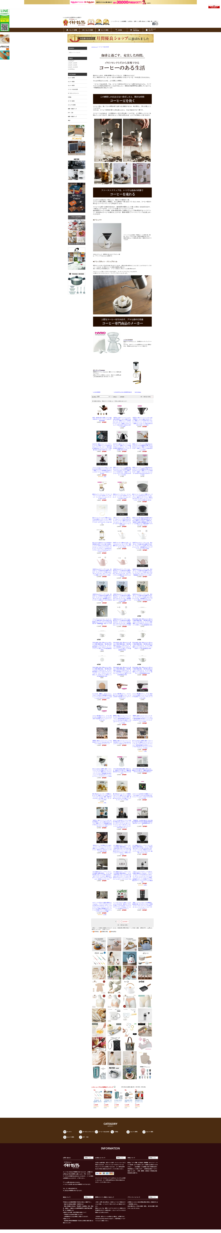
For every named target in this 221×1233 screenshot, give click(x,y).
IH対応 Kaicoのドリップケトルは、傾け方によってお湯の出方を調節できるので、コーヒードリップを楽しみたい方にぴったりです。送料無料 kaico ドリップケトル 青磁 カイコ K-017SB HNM (142, 597)
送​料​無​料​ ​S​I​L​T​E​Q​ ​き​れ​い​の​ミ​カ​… (139, 1102)
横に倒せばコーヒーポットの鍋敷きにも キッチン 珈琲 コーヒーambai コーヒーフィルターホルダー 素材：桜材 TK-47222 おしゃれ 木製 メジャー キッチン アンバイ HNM (122, 796)
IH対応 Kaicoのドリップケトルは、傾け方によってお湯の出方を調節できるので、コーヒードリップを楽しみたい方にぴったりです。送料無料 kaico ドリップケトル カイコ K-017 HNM (142, 545)
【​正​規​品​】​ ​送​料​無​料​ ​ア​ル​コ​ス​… (108, 1102)
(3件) (105, 476)
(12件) (104, 914)
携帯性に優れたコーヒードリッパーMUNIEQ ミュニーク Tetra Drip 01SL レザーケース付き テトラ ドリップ (102, 742)
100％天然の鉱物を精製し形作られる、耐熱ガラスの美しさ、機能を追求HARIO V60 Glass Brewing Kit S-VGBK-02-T (142, 770)
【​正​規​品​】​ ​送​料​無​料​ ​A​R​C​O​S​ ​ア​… (98, 1102)
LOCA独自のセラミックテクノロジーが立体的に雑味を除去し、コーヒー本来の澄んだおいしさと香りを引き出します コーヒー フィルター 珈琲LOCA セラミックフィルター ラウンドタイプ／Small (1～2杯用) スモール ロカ (122, 850)
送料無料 (122, 396)
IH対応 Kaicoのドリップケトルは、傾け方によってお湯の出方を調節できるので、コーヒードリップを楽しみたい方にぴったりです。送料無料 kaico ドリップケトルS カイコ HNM (122, 622)
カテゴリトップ (95, 46)
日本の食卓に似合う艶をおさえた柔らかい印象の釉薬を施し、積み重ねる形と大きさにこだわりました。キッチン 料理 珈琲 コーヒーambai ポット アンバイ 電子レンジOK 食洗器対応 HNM (142, 670)
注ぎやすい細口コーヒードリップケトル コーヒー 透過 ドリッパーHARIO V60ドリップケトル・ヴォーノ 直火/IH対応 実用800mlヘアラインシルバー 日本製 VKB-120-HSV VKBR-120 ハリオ (102, 447)
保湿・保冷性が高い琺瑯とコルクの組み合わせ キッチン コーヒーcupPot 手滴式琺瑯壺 (102, 419)
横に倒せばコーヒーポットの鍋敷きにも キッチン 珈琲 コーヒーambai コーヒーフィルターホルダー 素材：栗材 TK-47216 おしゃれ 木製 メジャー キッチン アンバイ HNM (102, 796)
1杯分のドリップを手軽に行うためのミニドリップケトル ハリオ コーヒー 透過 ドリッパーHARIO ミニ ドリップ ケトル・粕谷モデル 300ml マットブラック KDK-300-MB (102, 848)
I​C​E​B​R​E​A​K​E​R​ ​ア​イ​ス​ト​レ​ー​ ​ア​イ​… (118, 1102)
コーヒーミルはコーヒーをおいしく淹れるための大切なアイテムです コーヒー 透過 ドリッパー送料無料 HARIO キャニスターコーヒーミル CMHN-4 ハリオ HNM (102, 470)
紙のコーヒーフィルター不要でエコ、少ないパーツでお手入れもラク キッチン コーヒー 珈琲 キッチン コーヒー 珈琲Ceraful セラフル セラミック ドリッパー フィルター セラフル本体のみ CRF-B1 (142, 497)
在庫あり (115, 396)
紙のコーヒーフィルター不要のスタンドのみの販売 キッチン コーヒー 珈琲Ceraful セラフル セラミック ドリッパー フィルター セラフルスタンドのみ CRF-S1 (102, 520)
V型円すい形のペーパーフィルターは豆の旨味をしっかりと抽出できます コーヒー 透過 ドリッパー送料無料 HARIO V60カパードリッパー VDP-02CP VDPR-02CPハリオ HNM (102, 823)
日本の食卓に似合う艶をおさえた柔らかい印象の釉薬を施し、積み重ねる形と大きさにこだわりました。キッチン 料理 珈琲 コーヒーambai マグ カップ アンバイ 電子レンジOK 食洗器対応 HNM (142, 645)
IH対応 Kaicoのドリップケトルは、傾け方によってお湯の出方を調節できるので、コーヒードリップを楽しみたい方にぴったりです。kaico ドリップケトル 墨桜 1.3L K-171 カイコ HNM (102, 572)
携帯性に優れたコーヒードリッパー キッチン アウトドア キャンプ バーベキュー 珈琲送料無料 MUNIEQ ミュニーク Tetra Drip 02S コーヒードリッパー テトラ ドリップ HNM (142, 718)
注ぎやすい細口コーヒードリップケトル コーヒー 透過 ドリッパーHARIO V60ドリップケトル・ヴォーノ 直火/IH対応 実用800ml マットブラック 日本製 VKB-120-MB (122, 447)
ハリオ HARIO (96, 392)
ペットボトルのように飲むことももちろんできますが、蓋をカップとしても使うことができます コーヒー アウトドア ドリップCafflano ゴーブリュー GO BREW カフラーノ (122, 905)
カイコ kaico (138, 392)
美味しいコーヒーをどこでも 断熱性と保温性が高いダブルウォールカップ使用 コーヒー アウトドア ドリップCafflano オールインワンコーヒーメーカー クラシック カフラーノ (142, 905)
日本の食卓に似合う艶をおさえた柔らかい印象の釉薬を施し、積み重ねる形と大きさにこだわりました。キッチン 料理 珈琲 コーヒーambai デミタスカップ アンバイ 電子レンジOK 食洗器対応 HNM (142, 622)
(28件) (145, 885)
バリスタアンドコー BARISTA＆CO (123, 392)
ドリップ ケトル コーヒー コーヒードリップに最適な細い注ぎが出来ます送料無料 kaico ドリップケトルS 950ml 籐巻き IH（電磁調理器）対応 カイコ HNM (102, 621)
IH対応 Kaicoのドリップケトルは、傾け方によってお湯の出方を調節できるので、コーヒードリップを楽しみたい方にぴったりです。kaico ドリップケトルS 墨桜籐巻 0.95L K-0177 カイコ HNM (142, 572)
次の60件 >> (125, 921)
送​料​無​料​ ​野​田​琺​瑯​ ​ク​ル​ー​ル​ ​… (129, 1102)
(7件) (145, 751)
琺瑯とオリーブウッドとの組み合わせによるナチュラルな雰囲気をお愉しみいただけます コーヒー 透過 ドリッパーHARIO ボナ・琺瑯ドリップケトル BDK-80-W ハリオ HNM (142, 447)
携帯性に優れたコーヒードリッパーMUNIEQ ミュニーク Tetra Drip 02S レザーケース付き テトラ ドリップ (122, 742)
